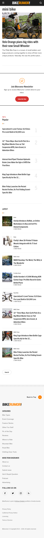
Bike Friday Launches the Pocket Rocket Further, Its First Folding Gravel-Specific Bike (16, 189)
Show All (7, 372)
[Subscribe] (28, 492)
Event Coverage (8, 419)
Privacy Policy (6, 509)
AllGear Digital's (20, 501)
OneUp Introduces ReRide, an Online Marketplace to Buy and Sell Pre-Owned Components (27, 223)
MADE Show (16, 256)
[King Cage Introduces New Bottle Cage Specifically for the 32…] (7, 336)
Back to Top (31, 397)
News (15, 217)
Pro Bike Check (17, 273)
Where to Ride (7, 440)
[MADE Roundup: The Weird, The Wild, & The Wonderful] (7, 261)
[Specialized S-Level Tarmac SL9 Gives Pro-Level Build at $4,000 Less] (7, 297)
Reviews (5, 435)
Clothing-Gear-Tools (9, 452)
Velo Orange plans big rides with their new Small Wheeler (20, 44)
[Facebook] (4, 492)
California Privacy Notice (9, 513)
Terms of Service (7, 520)
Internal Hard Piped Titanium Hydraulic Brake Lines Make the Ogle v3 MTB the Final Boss (16, 162)
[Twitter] (12, 492)
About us (5, 462)
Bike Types (6, 415)
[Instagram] (20, 492)
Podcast (5, 478)
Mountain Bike (7, 444)
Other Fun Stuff (7, 427)
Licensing (5, 516)
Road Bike (16, 293)
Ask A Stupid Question (10, 474)
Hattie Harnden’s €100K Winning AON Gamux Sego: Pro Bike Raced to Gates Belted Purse (27, 279)
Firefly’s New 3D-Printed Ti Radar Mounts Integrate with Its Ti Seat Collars (26, 243)
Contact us (6, 466)
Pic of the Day (7, 431)
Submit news (6, 470)
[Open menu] (3, 3)
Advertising (6, 482)
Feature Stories (7, 423)
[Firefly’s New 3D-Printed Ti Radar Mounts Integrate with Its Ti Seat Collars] (7, 241)
